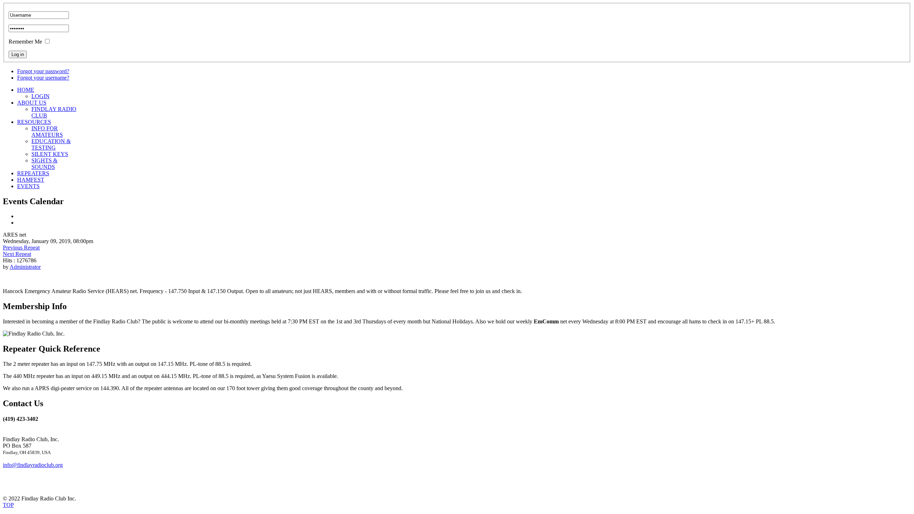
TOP (8, 505)
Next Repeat (17, 254)
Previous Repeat (21, 248)
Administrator (25, 267)
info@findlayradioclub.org (33, 465)
